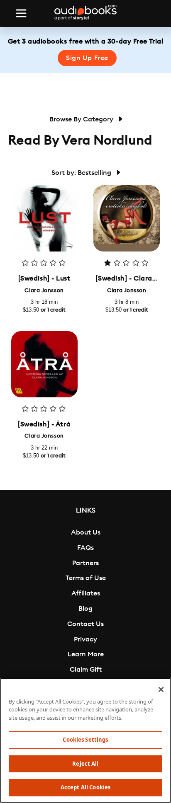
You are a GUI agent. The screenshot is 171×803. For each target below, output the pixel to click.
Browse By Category (82, 119)
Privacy (85, 639)
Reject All (85, 763)
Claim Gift (86, 669)
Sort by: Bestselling (82, 172)
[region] (85, 740)
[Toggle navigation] (21, 13)
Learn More (86, 654)
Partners (85, 563)
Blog (85, 608)
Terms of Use (86, 578)
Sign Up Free (87, 58)
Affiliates (85, 593)
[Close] (161, 689)
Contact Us (85, 624)
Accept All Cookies (85, 787)
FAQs (85, 547)
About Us (85, 532)
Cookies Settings (85, 739)
